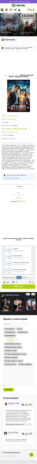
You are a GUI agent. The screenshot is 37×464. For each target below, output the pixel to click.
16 (8, 282)
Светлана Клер (13, 403)
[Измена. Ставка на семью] (18, 305)
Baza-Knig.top (15, 452)
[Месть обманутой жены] (6, 305)
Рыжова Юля (11, 119)
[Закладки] (6, 10)
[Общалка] (11, 10)
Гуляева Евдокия (12, 115)
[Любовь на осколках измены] (30, 305)
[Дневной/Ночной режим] (19, 10)
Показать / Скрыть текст (16, 424)
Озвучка (19, 186)
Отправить (8, 389)
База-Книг (8, 47)
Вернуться (18, 286)
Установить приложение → (12, 178)
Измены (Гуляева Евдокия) (15, 128)
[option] (12, 338)
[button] (9, 329)
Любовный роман (19, 47)
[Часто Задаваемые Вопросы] (15, 10)
